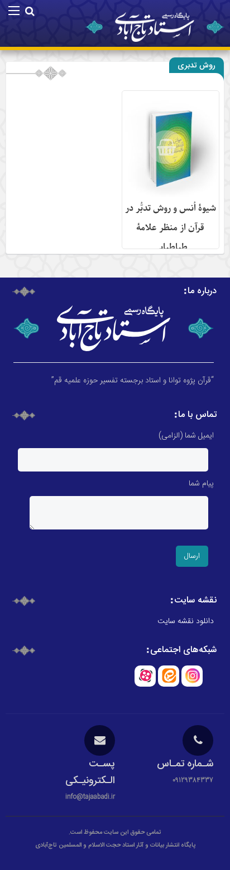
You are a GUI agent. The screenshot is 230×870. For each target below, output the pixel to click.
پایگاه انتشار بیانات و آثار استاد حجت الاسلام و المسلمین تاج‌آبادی (115, 845)
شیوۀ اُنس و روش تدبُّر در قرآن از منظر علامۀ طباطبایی (170, 228)
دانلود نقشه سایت (185, 621)
